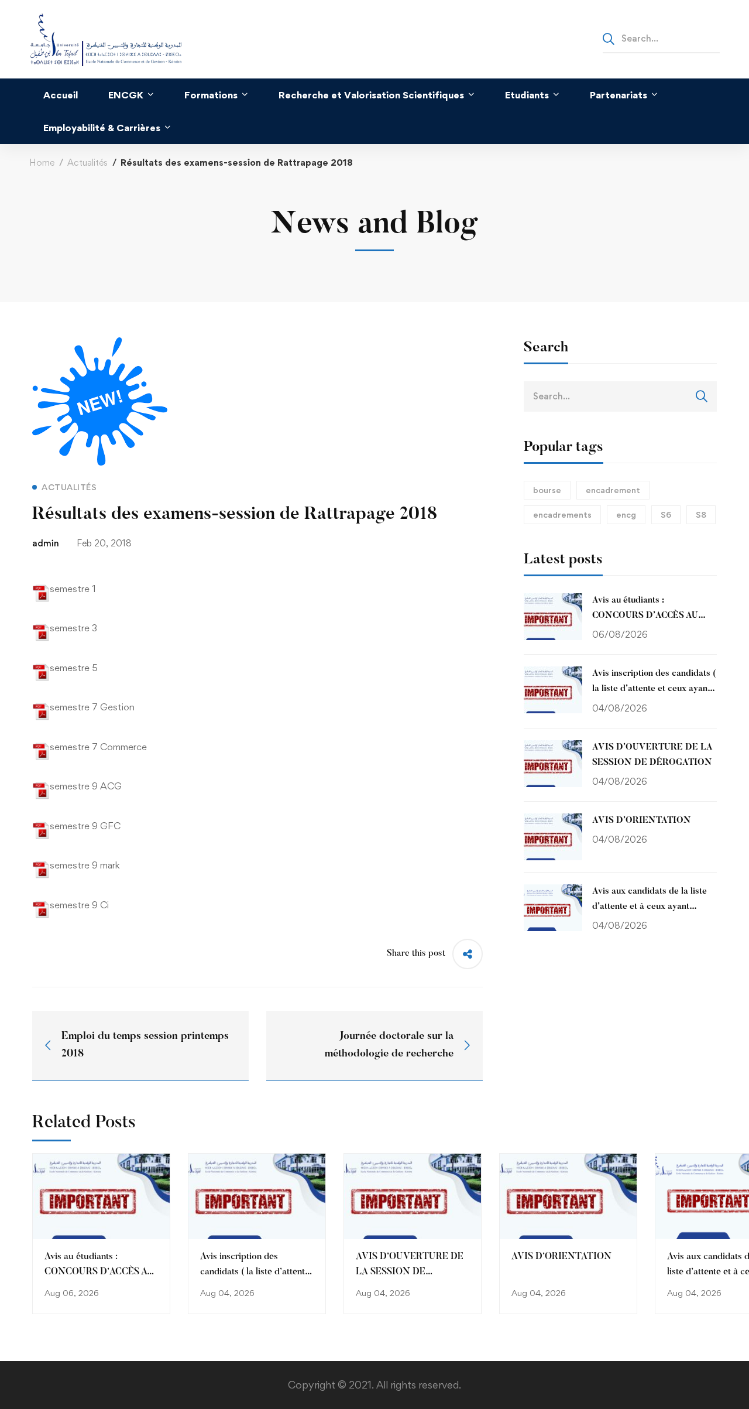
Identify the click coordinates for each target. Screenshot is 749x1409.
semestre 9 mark (85, 865)
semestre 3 (73, 628)
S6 (666, 514)
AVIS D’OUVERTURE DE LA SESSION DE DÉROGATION (409, 1272)
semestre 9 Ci (79, 905)
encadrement (613, 490)
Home (41, 162)
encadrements (562, 514)
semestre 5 (74, 667)
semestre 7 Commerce (98, 747)
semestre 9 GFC (85, 826)
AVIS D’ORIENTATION (561, 1256)
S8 (701, 514)
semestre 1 (73, 588)
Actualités (87, 162)
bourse (547, 490)
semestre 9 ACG (86, 786)
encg (626, 514)
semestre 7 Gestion (92, 707)
